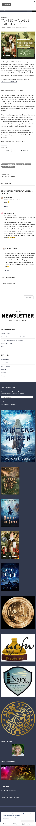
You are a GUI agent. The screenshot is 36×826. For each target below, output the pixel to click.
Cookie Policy (6, 818)
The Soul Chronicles (8, 166)
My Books (4, 17)
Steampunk (20, 164)
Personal (3, 372)
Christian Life (5, 362)
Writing (3, 376)
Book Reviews (5, 359)
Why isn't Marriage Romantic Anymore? (12, 340)
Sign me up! (5, 401)
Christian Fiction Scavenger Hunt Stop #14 (13, 337)
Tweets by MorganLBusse (8, 790)
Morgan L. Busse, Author (10, 797)
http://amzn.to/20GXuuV (9, 82)
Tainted (28, 164)
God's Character (5, 366)
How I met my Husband (8, 175)
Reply (6, 206)
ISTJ (2, 347)
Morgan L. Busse (16, 27)
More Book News (6, 182)
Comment (29, 297)
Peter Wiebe (8, 197)
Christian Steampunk (8, 164)
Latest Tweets (6, 786)
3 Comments (25, 27)
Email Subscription (8, 387)
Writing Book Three (6, 343)
